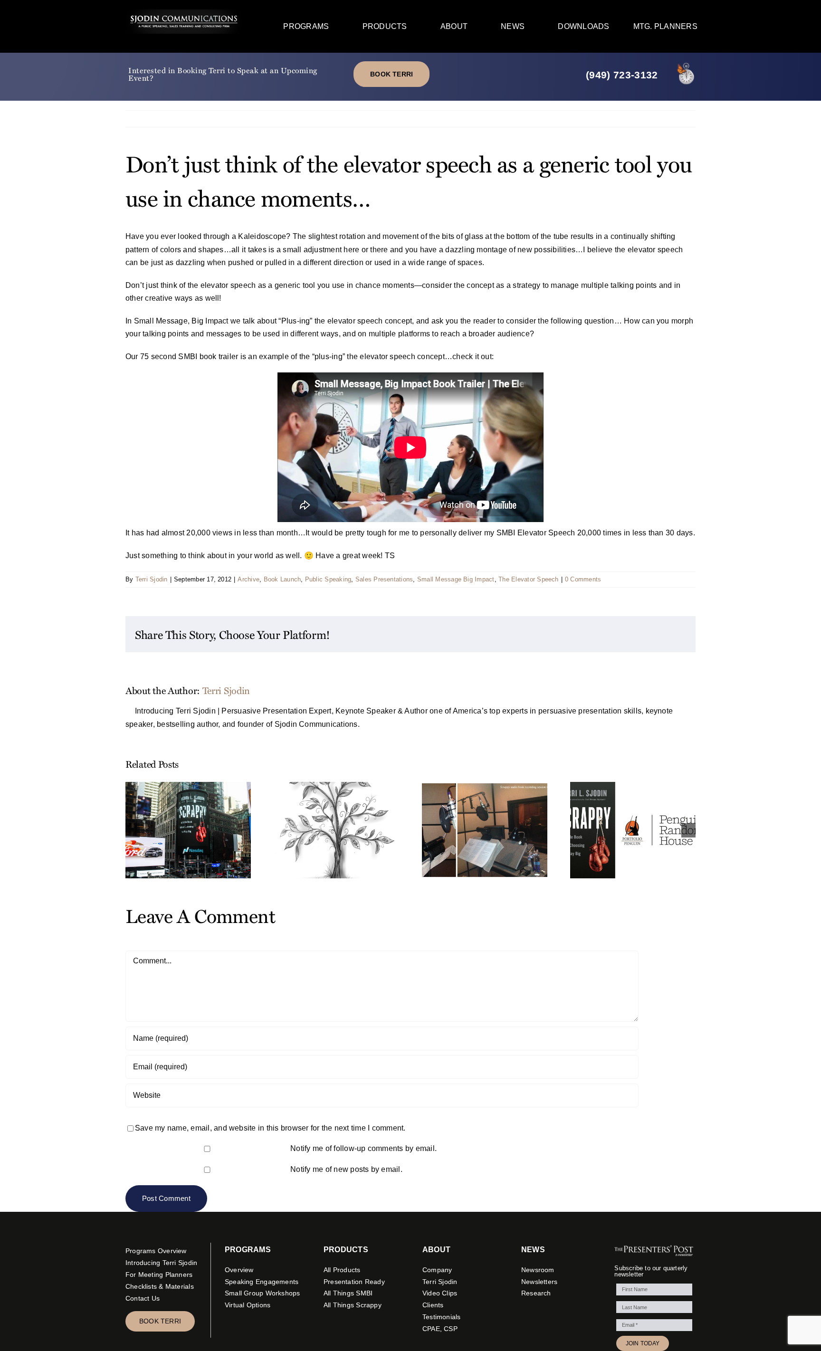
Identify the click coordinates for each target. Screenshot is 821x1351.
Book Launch (282, 579)
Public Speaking (328, 579)
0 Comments (583, 579)
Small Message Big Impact (456, 579)
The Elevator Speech (528, 579)
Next (680, 118)
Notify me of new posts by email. (346, 1169)
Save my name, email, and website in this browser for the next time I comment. (270, 1128)
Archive (248, 579)
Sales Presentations (384, 579)
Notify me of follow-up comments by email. (363, 1148)
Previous (647, 118)
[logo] (184, 13)
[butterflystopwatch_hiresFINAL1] (686, 63)
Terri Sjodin (151, 579)
